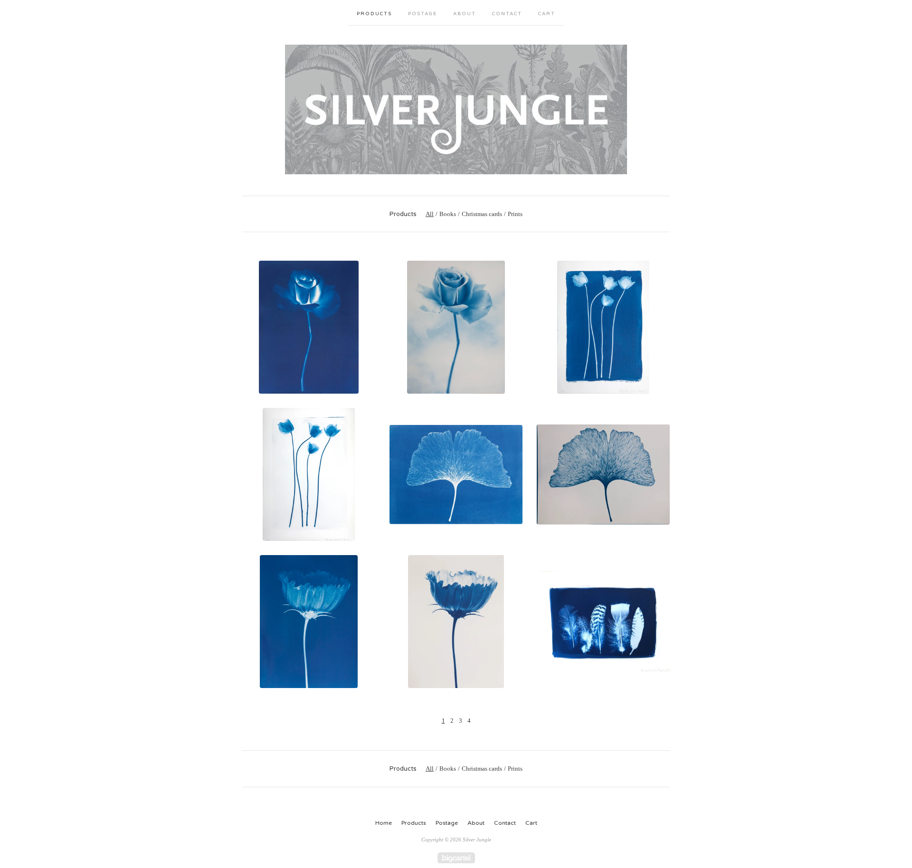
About (464, 14)
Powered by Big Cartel (456, 857)
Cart (546, 14)
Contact (507, 14)
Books (447, 213)
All (430, 213)
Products (374, 14)
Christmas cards (482, 213)
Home (383, 823)
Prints (515, 213)
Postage (422, 14)
